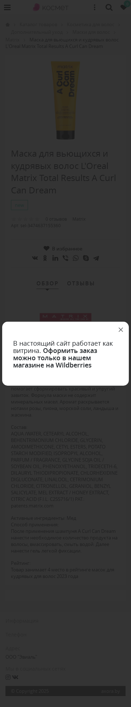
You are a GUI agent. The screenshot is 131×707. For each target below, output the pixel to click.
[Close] (121, 330)
